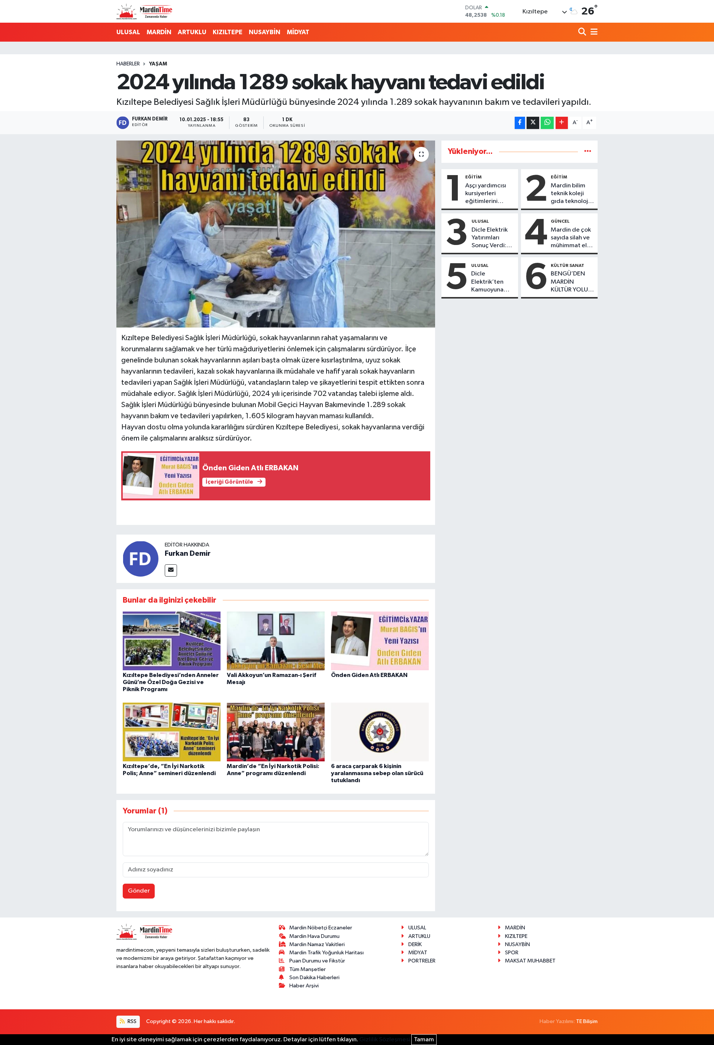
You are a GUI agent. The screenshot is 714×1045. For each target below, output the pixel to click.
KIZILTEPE (227, 32)
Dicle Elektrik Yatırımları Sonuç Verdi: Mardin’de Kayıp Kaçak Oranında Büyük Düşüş (490, 238)
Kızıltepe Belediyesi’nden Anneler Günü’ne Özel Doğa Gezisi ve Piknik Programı (171, 682)
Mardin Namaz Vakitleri (317, 944)
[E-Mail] (171, 570)
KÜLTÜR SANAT (567, 265)
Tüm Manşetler (307, 969)
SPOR (511, 952)
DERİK (415, 944)
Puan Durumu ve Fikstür (317, 961)
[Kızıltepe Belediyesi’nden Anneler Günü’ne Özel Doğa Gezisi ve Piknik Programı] (172, 641)
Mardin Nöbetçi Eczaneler (320, 927)
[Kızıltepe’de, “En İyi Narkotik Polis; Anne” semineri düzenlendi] (172, 732)
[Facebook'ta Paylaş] (520, 123)
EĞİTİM (473, 177)
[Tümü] (587, 151)
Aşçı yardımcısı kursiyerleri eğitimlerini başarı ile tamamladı (485, 194)
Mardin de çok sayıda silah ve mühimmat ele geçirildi (571, 238)
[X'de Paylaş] (533, 123)
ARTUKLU (192, 32)
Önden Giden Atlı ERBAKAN (369, 675)
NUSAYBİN (264, 32)
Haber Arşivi (304, 985)
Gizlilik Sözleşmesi (384, 1039)
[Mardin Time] (144, 11)
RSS (131, 1021)
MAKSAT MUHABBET (530, 961)
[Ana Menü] (593, 33)
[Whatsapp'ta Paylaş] (547, 123)
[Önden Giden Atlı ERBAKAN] (380, 641)
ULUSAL (128, 32)
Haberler (128, 64)
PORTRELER (421, 961)
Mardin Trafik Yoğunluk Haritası (326, 952)
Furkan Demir (187, 553)
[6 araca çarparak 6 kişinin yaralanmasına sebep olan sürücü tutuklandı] (380, 732)
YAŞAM (158, 64)
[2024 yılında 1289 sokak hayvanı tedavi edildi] (275, 234)
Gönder (139, 891)
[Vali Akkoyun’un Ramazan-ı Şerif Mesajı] (276, 641)
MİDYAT (298, 32)
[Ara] (583, 33)
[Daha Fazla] (562, 123)
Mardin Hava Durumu (314, 936)
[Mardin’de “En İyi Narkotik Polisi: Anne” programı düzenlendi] (276, 732)
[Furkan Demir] (140, 558)
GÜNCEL (560, 221)
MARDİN (159, 32)
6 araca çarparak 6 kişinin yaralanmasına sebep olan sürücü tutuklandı (377, 773)
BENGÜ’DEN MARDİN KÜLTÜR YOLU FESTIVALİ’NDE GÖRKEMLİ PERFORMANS (571, 282)
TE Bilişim (587, 1021)
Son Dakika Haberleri (314, 977)
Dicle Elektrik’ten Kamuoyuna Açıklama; (487, 282)
